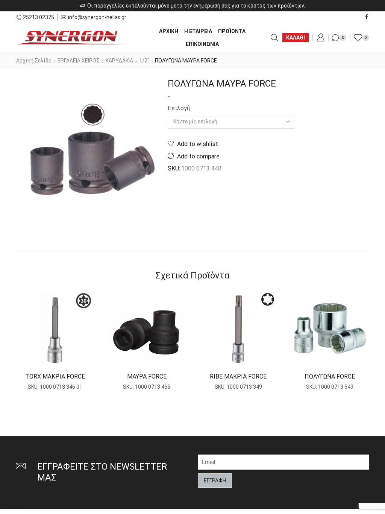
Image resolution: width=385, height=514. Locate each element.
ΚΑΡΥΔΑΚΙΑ (119, 61)
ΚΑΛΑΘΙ (295, 38)
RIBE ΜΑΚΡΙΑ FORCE (238, 376)
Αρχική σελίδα (34, 61)
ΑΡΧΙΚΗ (168, 31)
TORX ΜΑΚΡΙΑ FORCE (55, 376)
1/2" (144, 61)
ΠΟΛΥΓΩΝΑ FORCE (330, 376)
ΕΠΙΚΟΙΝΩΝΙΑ (202, 44)
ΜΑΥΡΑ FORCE (147, 376)
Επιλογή (179, 108)
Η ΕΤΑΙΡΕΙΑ (198, 31)
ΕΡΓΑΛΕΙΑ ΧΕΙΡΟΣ (79, 61)
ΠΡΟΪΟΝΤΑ (232, 31)
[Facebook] (366, 17)
